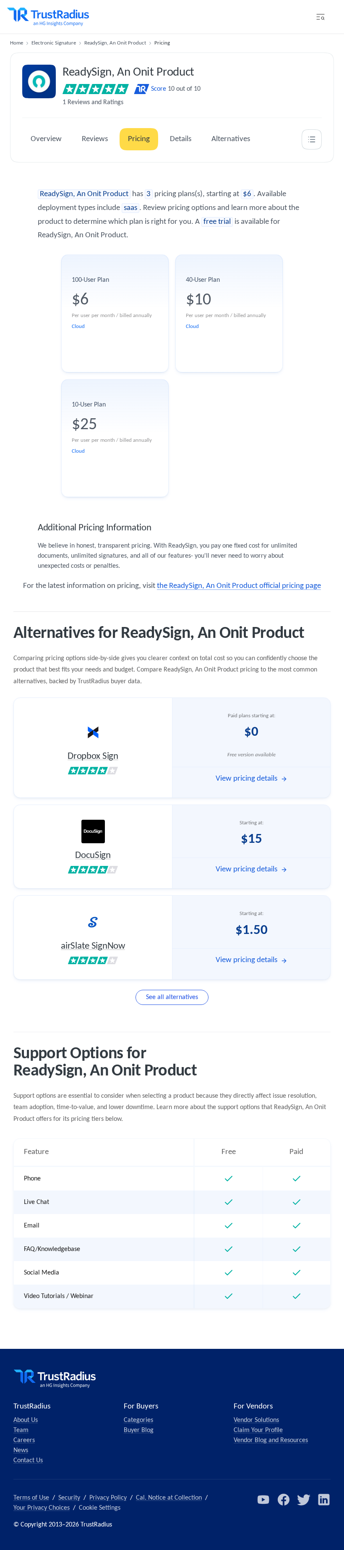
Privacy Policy (108, 1498)
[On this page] (312, 139)
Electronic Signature (53, 43)
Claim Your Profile (258, 1430)
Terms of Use (31, 1498)
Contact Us (28, 1460)
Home (16, 43)
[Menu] (320, 17)
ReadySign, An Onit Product (115, 43)
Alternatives (230, 139)
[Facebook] (283, 1499)
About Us (25, 1420)
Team (21, 1430)
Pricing (139, 139)
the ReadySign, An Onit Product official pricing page (239, 586)
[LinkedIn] (324, 1499)
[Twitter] (303, 1499)
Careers (24, 1440)
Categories (138, 1420)
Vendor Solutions (256, 1420)
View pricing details (246, 779)
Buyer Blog (139, 1430)
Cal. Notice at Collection (169, 1498)
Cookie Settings (99, 1508)
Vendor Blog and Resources (271, 1440)
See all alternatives (172, 997)
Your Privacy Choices (41, 1508)
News (20, 1450)
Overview (46, 139)
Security (69, 1498)
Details (180, 139)
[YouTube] (263, 1499)
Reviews (95, 139)
